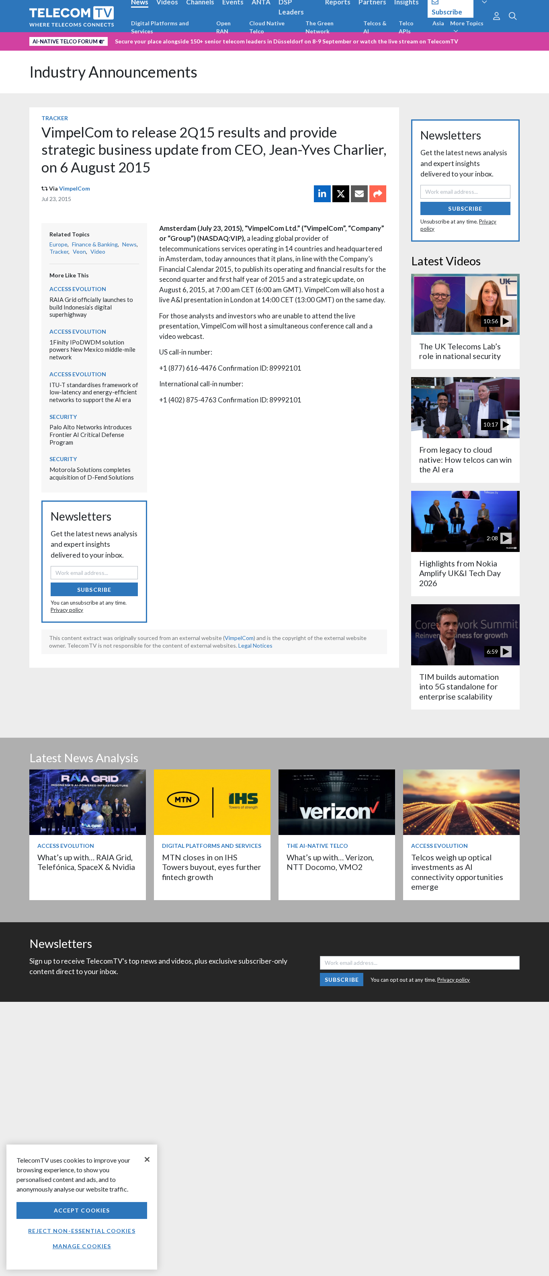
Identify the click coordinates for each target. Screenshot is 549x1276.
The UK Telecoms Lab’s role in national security (460, 351)
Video (97, 251)
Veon (79, 251)
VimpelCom (74, 188)
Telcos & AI (375, 27)
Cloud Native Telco (267, 27)
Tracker (54, 118)
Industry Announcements (113, 72)
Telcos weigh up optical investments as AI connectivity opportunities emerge (457, 872)
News (129, 244)
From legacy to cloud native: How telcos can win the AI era (465, 459)
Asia (438, 23)
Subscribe (94, 589)
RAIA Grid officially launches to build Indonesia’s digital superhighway (91, 307)
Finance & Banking (95, 244)
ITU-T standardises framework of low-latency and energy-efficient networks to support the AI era (93, 392)
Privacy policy (67, 610)
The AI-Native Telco (317, 845)
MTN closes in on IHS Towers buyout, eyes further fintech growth (211, 867)
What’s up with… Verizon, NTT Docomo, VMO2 (330, 862)
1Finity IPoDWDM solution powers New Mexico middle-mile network (92, 349)
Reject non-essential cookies (81, 1230)
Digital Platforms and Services (160, 27)
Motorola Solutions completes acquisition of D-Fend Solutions (91, 473)
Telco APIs (406, 27)
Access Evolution (77, 288)
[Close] (147, 1159)
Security (63, 416)
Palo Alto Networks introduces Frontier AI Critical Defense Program (90, 434)
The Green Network (319, 27)
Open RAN (223, 27)
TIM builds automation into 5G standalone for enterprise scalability (459, 686)
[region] (81, 1207)
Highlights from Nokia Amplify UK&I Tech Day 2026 (460, 573)
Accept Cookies (82, 1210)
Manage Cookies (82, 1246)
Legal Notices (255, 645)
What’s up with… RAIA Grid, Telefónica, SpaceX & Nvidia (86, 862)
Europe (58, 244)
